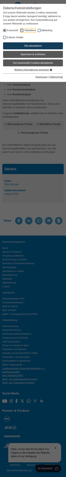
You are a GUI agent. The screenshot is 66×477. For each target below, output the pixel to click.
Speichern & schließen (33, 54)
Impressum (41, 77)
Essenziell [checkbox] (12, 30)
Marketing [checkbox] (47, 30)
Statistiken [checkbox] (30, 30)
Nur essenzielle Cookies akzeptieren (33, 62)
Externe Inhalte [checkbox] (15, 37)
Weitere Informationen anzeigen (32, 69)
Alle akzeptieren (33, 45)
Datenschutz (56, 77)
